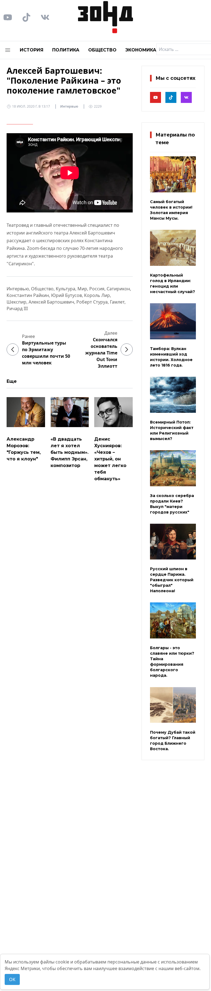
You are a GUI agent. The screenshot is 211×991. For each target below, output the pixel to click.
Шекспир (16, 302)
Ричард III (17, 308)
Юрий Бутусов (66, 295)
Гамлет (117, 302)
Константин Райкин (28, 295)
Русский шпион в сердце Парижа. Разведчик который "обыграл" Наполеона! (171, 579)
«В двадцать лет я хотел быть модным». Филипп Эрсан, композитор (69, 452)
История (31, 50)
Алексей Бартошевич (51, 302)
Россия (96, 289)
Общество (102, 50)
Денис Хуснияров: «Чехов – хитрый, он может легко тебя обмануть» (110, 458)
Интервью (69, 106)
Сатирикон (118, 289)
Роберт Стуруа (92, 302)
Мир (82, 289)
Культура (65, 289)
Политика (65, 50)
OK (12, 979)
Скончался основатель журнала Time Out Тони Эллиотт (101, 353)
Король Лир (97, 295)
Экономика (140, 50)
